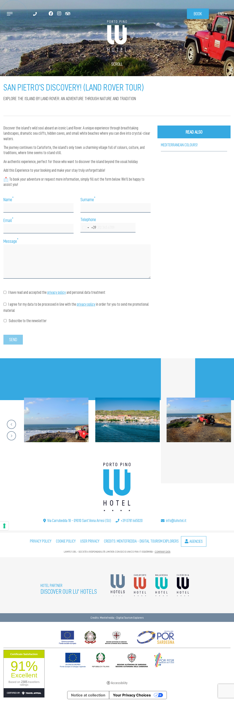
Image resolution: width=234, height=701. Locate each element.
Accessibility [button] (119, 683)
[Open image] (56, 420)
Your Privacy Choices (132, 695)
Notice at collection (88, 695)
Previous (11, 424)
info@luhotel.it (176, 521)
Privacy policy (40, 541)
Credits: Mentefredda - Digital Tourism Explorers (141, 541)
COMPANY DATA (162, 551)
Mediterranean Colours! (179, 145)
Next (11, 435)
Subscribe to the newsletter (27, 321)
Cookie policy (66, 541)
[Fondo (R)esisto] (117, 636)
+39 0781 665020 (132, 521)
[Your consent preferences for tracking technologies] (4, 526)
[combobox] (88, 227)
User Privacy (89, 541)
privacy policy (56, 292)
